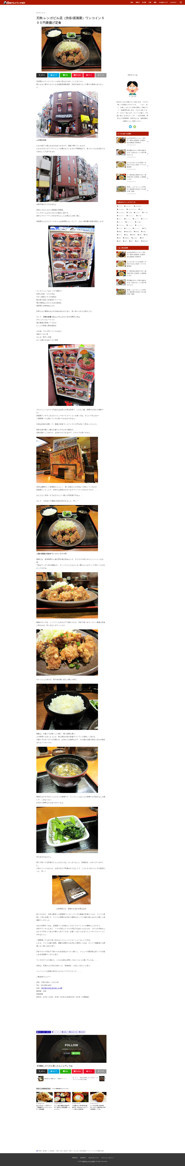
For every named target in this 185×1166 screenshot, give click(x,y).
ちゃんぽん (121, 212)
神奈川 (138, 2)
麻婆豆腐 (145, 241)
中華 (145, 228)
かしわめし (121, 209)
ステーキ (145, 219)
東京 (132, 2)
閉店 (120, 241)
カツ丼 (139, 215)
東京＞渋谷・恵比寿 (44, 1032)
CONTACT (83, 1157)
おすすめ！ (173, 2)
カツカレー (131, 215)
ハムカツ (130, 225)
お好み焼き (138, 206)
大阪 (150, 2)
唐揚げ (65, 1032)
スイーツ (136, 219)
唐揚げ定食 (74, 1032)
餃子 (132, 241)
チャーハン (130, 222)
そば (141, 209)
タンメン (121, 222)
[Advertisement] (52, 1014)
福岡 (155, 2)
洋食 (140, 234)
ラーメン (128, 228)
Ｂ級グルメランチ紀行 (88, 1161)
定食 (127, 234)
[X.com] (67, 1053)
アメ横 (145, 212)
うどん (120, 206)
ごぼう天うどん (132, 209)
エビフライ (121, 215)
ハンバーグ (140, 225)
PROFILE (75, 1157)
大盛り (144, 231)
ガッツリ (128, 219)
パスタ (120, 228)
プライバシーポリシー (107, 1157)
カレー (120, 219)
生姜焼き (127, 238)
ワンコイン (57, 1032)
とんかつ (137, 212)
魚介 (138, 241)
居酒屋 (83, 1032)
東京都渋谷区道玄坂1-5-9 (50, 988)
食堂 (126, 241)
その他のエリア (163, 2)
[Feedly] (75, 1053)
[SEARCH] (180, 2)
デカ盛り (139, 222)
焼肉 (146, 234)
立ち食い (135, 238)
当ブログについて (94, 1157)
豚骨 (142, 238)
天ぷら (120, 234)
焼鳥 (120, 238)
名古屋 (144, 2)
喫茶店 (137, 231)
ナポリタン (121, 225)
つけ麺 (130, 212)
